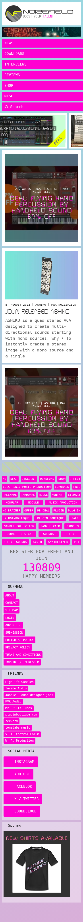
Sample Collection (19, 526)
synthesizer (58, 542)
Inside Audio (16, 688)
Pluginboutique (17, 518)
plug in (74, 510)
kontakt (58, 494)
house (43, 494)
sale (75, 518)
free (76, 486)
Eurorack (62, 486)
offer (28, 510)
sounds (48, 534)
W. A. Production (19, 740)
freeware (10, 494)
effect (75, 478)
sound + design (19, 534)
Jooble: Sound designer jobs (29, 695)
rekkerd (11, 721)
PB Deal (43, 510)
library (74, 494)
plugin (58, 510)
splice (71, 534)
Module (33, 502)
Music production (63, 502)
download (47, 478)
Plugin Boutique (50, 518)
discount (29, 478)
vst (76, 542)
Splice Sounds (15, 542)
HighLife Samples (19, 682)
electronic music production (27, 486)
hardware (28, 494)
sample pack (50, 526)
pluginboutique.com (21, 714)
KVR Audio (13, 701)
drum (62, 478)
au (4, 478)
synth (37, 542)
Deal (13, 478)
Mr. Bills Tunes (18, 708)
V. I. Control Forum (22, 734)
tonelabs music (17, 727)
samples (73, 526)
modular (12, 502)
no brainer (11, 510)
